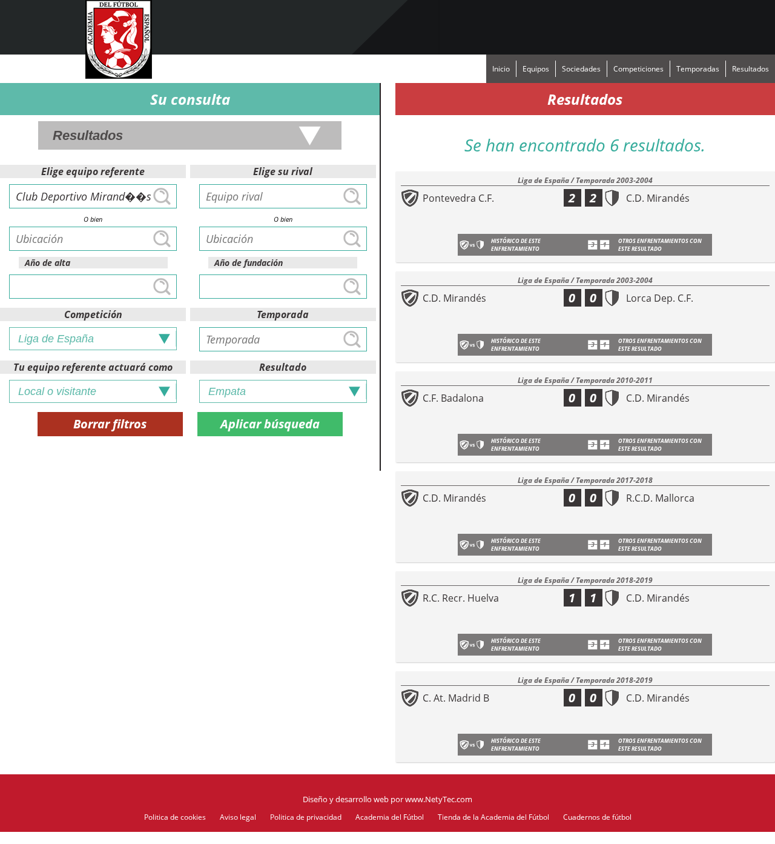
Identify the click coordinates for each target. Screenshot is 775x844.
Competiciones (638, 69)
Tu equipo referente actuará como (93, 367)
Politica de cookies (175, 817)
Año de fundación (248, 262)
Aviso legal (238, 817)
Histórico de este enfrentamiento (516, 245)
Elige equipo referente (93, 171)
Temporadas (697, 69)
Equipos (536, 69)
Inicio (501, 69)
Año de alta (47, 262)
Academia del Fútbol (389, 817)
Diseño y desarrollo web (346, 799)
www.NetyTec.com (438, 799)
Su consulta (190, 99)
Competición (93, 314)
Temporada (283, 314)
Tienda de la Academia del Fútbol (493, 817)
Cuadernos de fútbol (597, 817)
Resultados (750, 69)
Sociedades (581, 69)
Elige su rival (282, 171)
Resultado (282, 367)
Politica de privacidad (305, 817)
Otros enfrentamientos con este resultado (660, 245)
